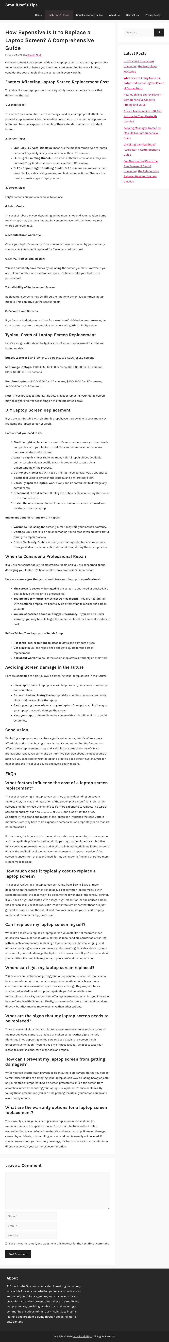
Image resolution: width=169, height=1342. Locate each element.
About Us (114, 14)
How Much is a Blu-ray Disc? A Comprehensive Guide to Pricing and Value (142, 99)
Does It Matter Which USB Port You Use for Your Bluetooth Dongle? (143, 116)
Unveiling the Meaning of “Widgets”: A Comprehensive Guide (142, 149)
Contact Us (132, 14)
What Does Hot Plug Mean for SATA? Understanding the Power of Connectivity (144, 83)
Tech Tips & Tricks (58, 14)
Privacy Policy (152, 14)
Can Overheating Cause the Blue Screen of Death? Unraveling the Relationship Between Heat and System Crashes (141, 171)
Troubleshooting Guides (89, 14)
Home (38, 14)
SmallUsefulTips (21, 4)
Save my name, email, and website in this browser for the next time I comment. (59, 1243)
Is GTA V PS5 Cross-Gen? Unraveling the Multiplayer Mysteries (140, 66)
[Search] (159, 32)
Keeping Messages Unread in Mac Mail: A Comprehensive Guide (142, 133)
